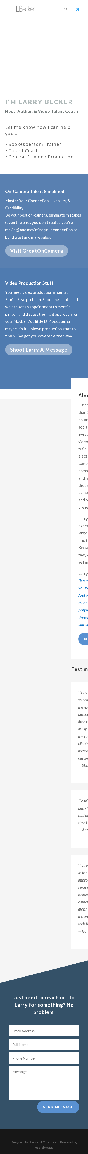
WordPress (44, 1147)
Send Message (58, 1107)
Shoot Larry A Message (38, 350)
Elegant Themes (43, 1142)
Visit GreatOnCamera (36, 251)
